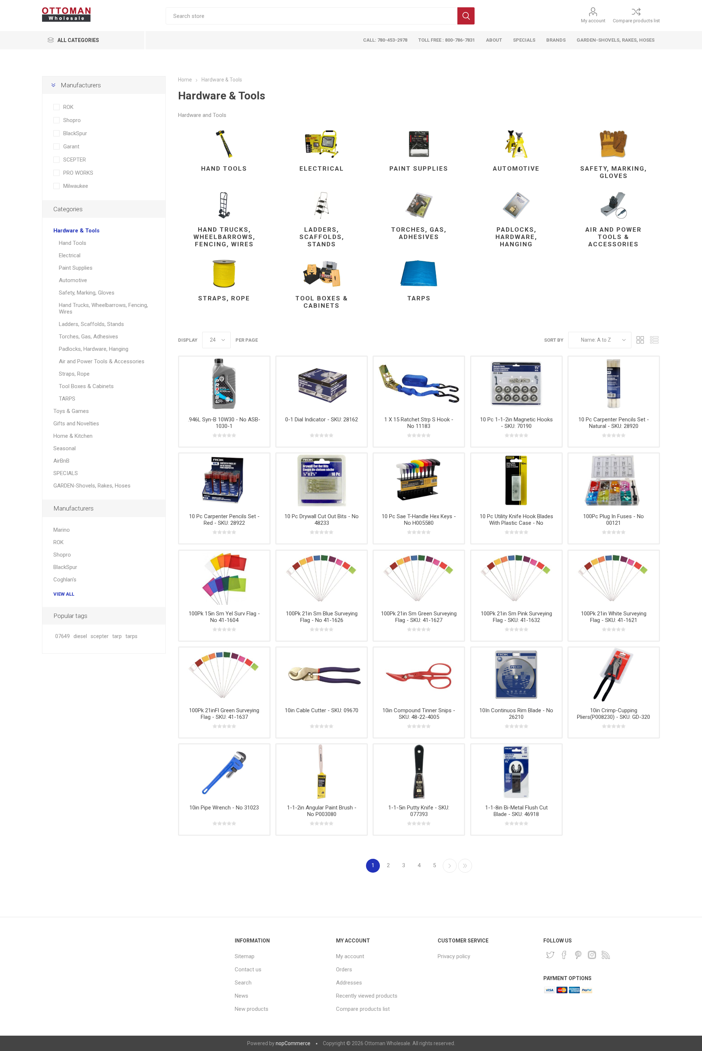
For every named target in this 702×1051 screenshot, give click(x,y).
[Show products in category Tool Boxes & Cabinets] (321, 274)
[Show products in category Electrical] (321, 144)
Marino (61, 530)
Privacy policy (454, 956)
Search (466, 15)
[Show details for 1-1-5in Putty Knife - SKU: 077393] (419, 771)
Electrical (321, 168)
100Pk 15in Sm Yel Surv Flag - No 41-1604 (224, 616)
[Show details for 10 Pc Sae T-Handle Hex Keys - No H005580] (419, 481)
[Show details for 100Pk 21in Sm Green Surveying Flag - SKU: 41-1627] (419, 578)
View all (63, 594)
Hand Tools (224, 168)
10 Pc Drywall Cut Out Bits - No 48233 (321, 519)
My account (593, 20)
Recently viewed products (366, 996)
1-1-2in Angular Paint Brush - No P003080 (321, 810)
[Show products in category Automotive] (516, 144)
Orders (344, 969)
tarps (131, 636)
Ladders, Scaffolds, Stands (321, 237)
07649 (62, 636)
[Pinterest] (578, 955)
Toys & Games (71, 411)
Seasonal (64, 448)
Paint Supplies (418, 168)
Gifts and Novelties (76, 423)
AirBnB (61, 461)
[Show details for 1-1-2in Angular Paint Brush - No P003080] (321, 771)
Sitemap (244, 956)
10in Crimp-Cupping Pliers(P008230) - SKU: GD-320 (613, 713)
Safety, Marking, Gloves (613, 172)
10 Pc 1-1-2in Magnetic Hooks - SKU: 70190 (516, 422)
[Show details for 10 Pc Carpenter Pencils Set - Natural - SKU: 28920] (614, 384)
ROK (68, 107)
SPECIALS (65, 473)
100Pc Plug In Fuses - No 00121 (613, 519)
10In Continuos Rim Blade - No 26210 (516, 713)
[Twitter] (550, 955)
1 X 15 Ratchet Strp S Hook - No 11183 (418, 422)
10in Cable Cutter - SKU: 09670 (321, 710)
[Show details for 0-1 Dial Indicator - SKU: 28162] (321, 384)
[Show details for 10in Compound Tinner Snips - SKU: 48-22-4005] (419, 675)
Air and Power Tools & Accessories (613, 237)
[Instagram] (592, 955)
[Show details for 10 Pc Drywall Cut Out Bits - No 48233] (321, 481)
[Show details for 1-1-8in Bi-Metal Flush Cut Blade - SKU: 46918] (516, 771)
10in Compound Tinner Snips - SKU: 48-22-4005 (418, 713)
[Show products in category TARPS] (419, 274)
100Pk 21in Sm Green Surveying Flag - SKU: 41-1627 (419, 616)
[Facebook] (564, 955)
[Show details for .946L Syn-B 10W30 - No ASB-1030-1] (224, 384)
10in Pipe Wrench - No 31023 (224, 807)
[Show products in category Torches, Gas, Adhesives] (419, 205)
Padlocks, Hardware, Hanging (516, 237)
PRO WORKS (78, 173)
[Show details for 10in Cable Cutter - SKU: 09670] (321, 675)
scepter (100, 636)
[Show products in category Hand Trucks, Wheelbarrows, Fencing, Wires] (224, 205)
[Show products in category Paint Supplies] (419, 144)
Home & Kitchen (73, 436)
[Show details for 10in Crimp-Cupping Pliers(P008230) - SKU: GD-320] (614, 675)
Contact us (248, 969)
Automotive (516, 168)
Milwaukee (75, 186)
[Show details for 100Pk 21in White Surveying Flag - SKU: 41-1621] (614, 578)
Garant (71, 146)
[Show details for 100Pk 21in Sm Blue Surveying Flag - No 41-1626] (321, 578)
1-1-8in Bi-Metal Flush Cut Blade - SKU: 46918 (516, 810)
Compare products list (636, 20)
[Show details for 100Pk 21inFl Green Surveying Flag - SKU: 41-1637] (224, 675)
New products (251, 1009)
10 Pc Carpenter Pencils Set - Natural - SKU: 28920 (613, 422)
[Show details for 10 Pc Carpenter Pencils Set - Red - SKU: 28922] (224, 481)
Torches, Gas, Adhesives (418, 233)
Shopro (72, 120)
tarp (117, 636)
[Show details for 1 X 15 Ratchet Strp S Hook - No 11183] (419, 384)
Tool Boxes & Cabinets (321, 302)
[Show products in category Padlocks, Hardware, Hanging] (516, 205)
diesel (80, 636)
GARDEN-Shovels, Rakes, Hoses (92, 485)
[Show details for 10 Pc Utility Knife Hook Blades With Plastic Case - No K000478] (516, 481)
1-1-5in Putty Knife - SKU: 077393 (418, 810)
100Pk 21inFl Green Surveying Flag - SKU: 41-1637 (224, 713)
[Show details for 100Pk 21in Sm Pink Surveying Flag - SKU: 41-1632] (516, 578)
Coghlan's (64, 579)
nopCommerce (293, 1043)
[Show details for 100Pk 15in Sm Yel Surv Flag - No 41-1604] (224, 578)
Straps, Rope (224, 298)
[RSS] (606, 955)
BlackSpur (75, 133)
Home (185, 80)
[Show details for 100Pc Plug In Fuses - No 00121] (614, 481)
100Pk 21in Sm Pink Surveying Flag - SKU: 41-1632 (516, 616)
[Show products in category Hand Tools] (224, 144)
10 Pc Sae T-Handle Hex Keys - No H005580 (419, 519)
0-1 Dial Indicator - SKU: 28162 (321, 419)
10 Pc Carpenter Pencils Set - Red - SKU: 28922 (224, 519)
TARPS (419, 298)
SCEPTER (74, 159)
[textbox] (311, 15)
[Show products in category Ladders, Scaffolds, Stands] (321, 205)
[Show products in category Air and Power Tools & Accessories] (613, 205)
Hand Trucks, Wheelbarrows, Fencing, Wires (224, 237)
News (241, 996)
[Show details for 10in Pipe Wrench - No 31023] (224, 771)
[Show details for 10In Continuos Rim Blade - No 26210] (516, 675)
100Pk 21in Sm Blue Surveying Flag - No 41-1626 (322, 616)
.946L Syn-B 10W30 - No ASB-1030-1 (224, 422)
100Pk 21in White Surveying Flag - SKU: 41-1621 (613, 616)
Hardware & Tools (76, 230)
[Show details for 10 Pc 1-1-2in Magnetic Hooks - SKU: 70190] (516, 384)
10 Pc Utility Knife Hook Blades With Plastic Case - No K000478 (516, 523)
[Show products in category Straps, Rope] (224, 274)
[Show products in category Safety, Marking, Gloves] (613, 144)
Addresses (349, 982)
